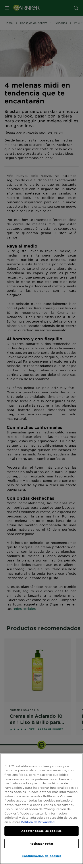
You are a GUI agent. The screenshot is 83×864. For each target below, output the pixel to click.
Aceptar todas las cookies (41, 831)
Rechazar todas (41, 843)
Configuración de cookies (41, 856)
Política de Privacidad (37, 822)
